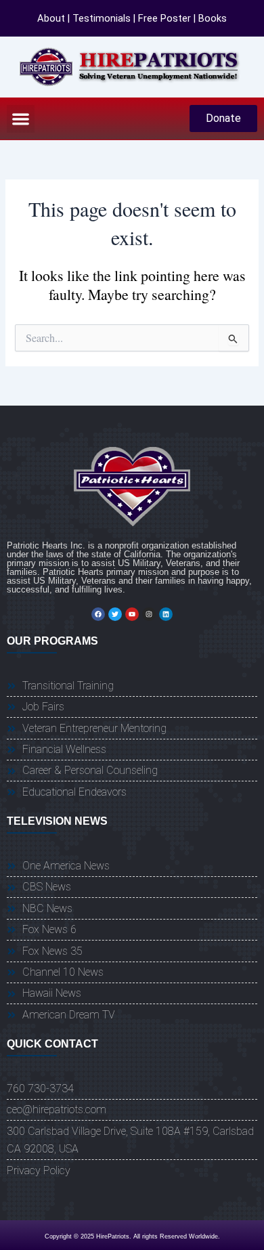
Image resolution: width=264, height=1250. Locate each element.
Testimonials (101, 18)
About (51, 18)
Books (212, 18)
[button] (21, 119)
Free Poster (164, 18)
